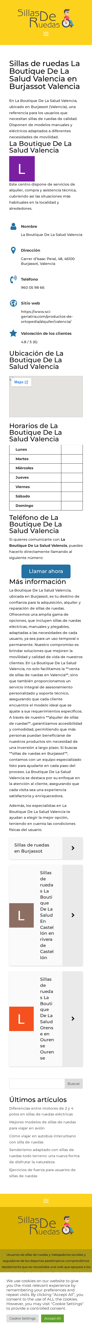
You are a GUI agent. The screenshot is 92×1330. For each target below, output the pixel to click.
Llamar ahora (46, 571)
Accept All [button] (52, 1318)
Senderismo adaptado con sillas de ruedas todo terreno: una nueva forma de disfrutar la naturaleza (44, 1155)
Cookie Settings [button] (22, 1318)
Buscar (73, 1083)
